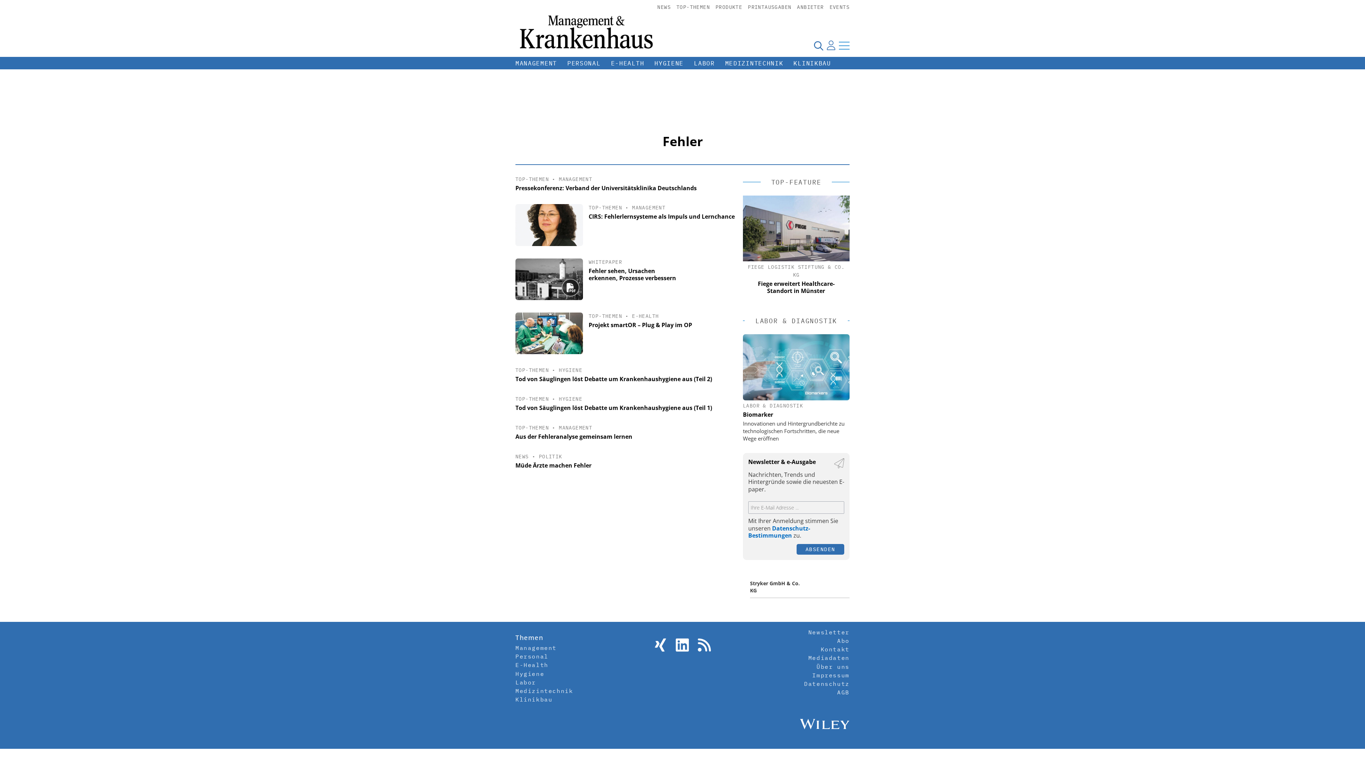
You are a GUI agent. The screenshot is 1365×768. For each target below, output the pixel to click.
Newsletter (829, 632)
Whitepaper (605, 262)
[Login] (831, 45)
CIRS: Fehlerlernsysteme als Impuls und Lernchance (662, 216)
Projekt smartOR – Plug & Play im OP (640, 325)
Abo (843, 640)
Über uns (833, 666)
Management (536, 63)
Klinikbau (812, 63)
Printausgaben (769, 7)
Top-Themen (693, 7)
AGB (843, 692)
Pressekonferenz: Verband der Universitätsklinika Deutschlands (606, 188)
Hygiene (669, 63)
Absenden (820, 549)
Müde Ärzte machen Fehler (553, 465)
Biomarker (758, 414)
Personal (584, 63)
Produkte (729, 7)
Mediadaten (829, 657)
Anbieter (810, 7)
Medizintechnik (754, 63)
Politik (550, 456)
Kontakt (835, 649)
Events (840, 7)
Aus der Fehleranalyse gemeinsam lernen (573, 437)
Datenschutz (827, 683)
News (664, 7)
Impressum (830, 675)
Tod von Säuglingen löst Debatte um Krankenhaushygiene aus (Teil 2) (613, 379)
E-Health (627, 63)
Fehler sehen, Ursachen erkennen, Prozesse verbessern (632, 274)
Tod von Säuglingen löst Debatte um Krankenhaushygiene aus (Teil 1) (613, 408)
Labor (704, 63)
